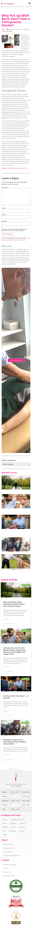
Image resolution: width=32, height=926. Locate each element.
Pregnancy (23, 823)
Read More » (6, 619)
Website (4, 221)
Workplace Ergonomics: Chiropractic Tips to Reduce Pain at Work (15, 742)
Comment (5, 187)
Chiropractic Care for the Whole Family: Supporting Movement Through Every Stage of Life (14, 651)
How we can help (8, 844)
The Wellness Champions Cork (11, 855)
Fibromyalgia (12, 831)
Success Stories (7, 852)
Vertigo (4, 834)
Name (4, 208)
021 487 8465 (17, 786)
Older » (19, 569)
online (13, 145)
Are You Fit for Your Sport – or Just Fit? (16, 697)
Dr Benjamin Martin (8, 848)
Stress (4, 831)
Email (4, 214)
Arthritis (13, 827)
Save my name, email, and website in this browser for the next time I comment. (14, 230)
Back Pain (5, 819)
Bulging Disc (22, 827)
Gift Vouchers (7, 872)
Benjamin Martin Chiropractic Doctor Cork (15, 168)
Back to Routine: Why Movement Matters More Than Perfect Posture (14, 604)
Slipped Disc (13, 823)
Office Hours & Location (9, 864)
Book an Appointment (16, 360)
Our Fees (5, 868)
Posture (22, 831)
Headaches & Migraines (17, 819)
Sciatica (4, 823)
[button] (29, 3)
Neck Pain (5, 827)
